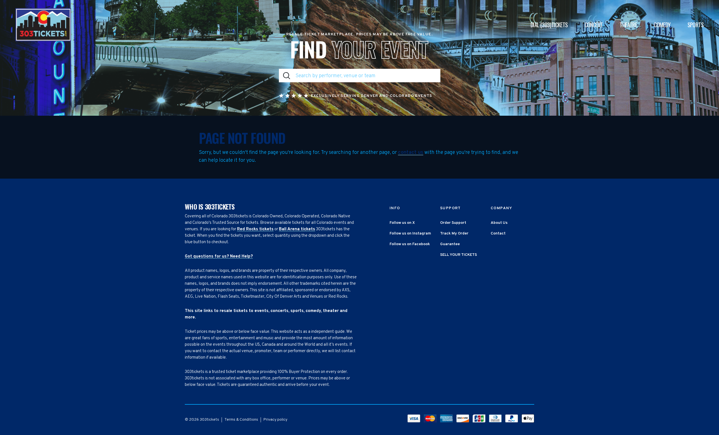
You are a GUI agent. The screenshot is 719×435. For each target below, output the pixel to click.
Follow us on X (402, 222)
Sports (696, 25)
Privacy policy (275, 419)
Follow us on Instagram (410, 233)
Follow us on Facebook (410, 244)
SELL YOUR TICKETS (458, 254)
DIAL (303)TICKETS (549, 25)
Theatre (628, 25)
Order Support (453, 222)
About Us (499, 222)
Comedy (662, 25)
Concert (594, 25)
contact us (410, 152)
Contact (498, 233)
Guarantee (450, 244)
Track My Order (454, 233)
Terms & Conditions (241, 419)
